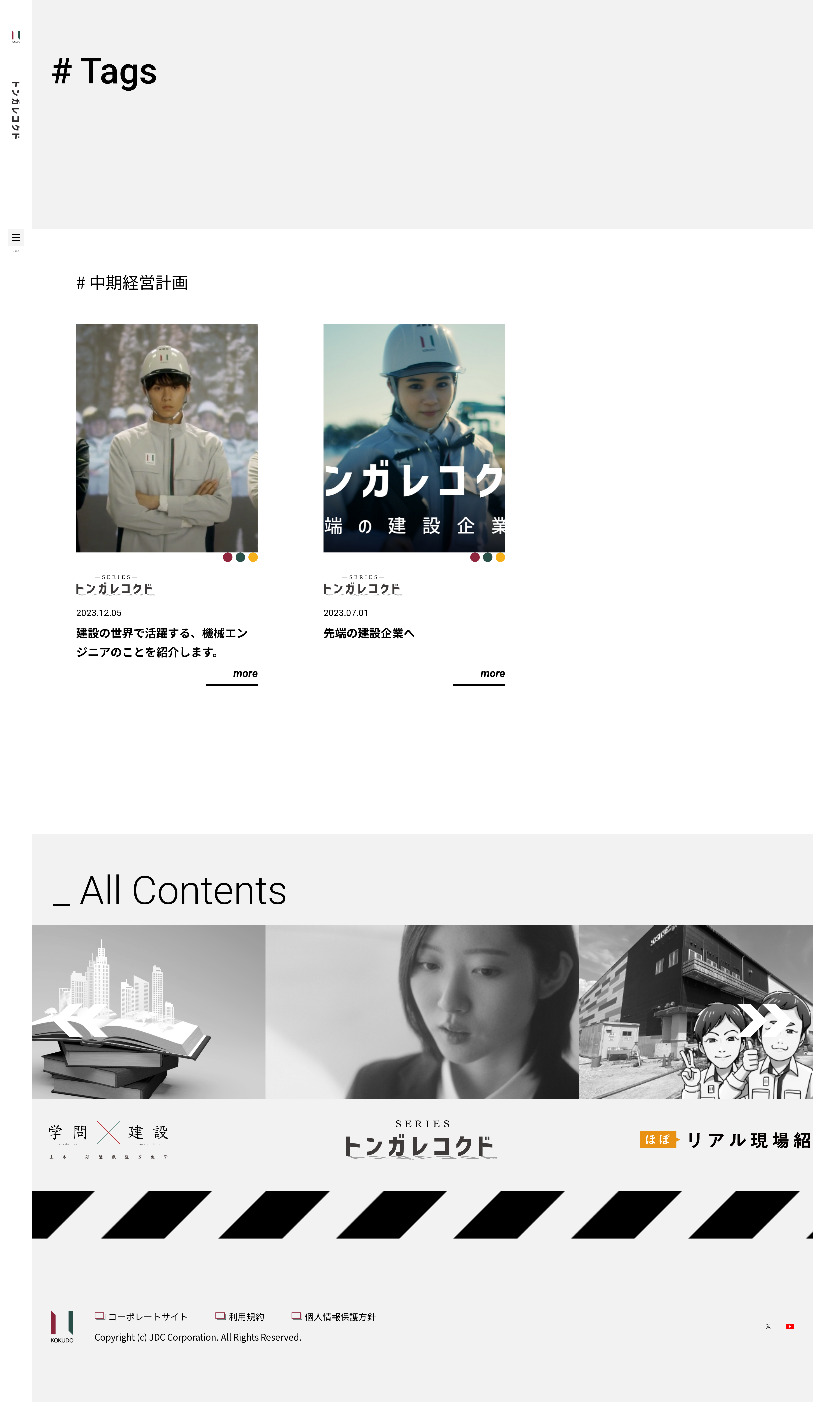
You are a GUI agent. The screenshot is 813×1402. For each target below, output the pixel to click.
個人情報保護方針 (340, 1316)
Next (764, 1020)
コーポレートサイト (148, 1316)
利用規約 (246, 1316)
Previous (80, 1020)
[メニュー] (16, 237)
